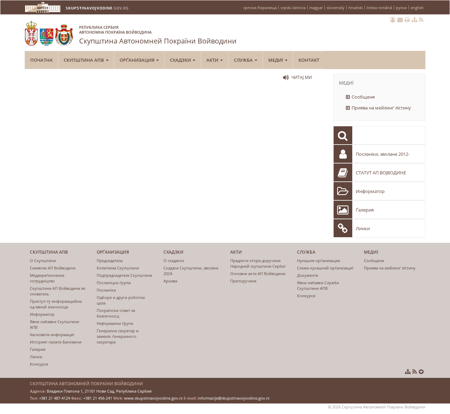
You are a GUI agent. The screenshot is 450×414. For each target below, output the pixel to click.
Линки (363, 228)
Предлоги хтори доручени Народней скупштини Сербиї (257, 263)
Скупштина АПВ (84, 60)
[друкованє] (407, 19)
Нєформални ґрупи (115, 323)
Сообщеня (363, 97)
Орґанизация (137, 60)
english (417, 7)
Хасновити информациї (52, 334)
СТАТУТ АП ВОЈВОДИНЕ (381, 172)
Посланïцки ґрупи (114, 282)
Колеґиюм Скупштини (118, 268)
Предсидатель (110, 260)
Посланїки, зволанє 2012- (383, 154)
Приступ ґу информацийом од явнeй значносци (56, 304)
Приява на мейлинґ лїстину (381, 108)
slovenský (336, 7)
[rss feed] (421, 19)
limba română (379, 7)
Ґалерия (365, 210)
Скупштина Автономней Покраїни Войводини (158, 35)
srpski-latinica (293, 7)
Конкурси (39, 364)
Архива (170, 280)
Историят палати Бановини (56, 342)
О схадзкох (173, 260)
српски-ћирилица (260, 7)
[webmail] (400, 19)
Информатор (370, 191)
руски (401, 7)
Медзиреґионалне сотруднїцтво (47, 278)
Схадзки (181, 60)
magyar (316, 7)
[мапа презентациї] (414, 19)
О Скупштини (43, 260)
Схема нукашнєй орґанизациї (325, 268)
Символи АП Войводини (53, 268)
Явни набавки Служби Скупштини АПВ (318, 285)
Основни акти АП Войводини (257, 273)
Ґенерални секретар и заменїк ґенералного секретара (118, 336)
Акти (212, 60)
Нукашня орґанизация (318, 260)
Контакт (308, 60)
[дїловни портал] (393, 19)
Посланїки (106, 290)
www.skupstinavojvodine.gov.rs (153, 398)
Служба (244, 60)
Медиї (276, 60)
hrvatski (355, 7)
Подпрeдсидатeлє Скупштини (124, 275)
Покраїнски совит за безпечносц (116, 313)
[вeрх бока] (421, 371)
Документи (307, 275)
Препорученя (243, 280)
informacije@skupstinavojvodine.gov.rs (233, 398)
